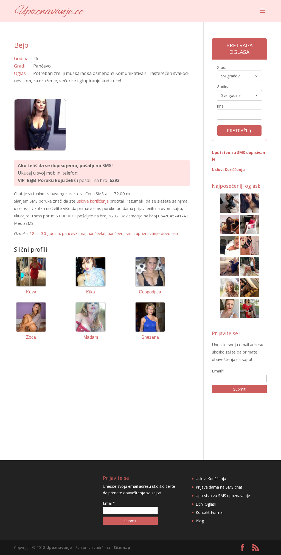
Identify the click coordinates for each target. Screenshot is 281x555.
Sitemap (122, 547)
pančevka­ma (73, 233)
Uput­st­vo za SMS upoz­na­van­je (223, 495)
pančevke (96, 233)
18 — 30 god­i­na (45, 233)
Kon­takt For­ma (209, 512)
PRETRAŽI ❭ (239, 131)
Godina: (223, 86)
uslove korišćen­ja (93, 201)
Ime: (220, 106)
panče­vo (115, 233)
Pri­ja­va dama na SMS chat (219, 487)
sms (130, 233)
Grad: (221, 67)
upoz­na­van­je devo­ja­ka (157, 233)
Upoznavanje (59, 547)
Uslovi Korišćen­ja (228, 169)
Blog (200, 520)
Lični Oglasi (206, 504)
